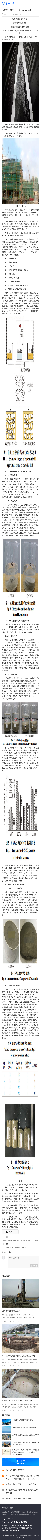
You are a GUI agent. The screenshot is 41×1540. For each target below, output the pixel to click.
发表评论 (34, 1266)
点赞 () (11, 1232)
